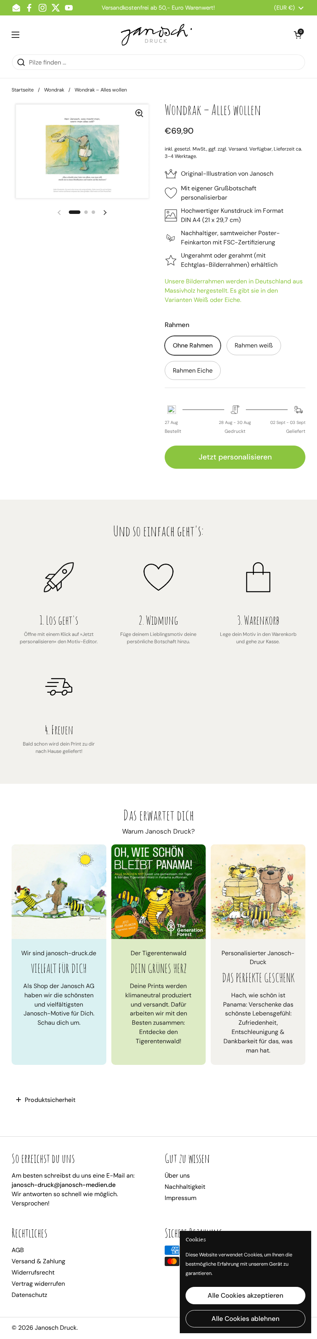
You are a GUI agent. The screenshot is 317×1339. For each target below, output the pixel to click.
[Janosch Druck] (156, 34)
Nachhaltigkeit (185, 1187)
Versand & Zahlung (38, 1261)
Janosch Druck (56, 1328)
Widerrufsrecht (33, 1272)
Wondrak (54, 89)
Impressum (180, 1198)
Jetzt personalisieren (235, 457)
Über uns (177, 1175)
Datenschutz (29, 1295)
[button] (297, 34)
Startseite (23, 89)
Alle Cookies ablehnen (245, 1318)
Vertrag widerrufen (38, 1284)
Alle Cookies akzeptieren (245, 1295)
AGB (18, 1250)
